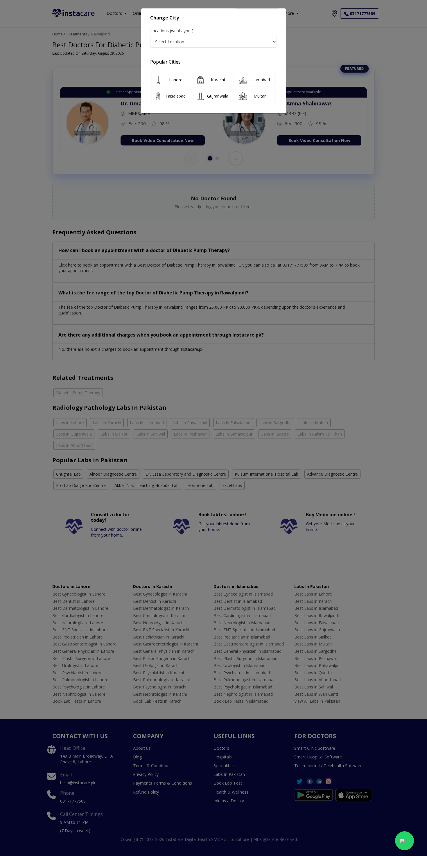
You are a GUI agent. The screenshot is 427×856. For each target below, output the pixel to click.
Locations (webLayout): (172, 30)
